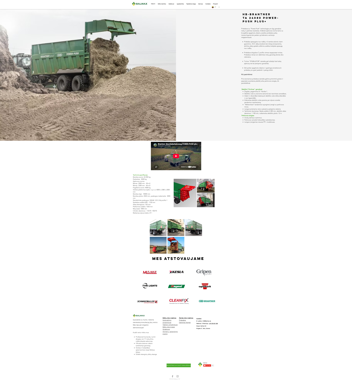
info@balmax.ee (206, 321)
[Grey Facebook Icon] (172, 376)
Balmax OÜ (177, 379)
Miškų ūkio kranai (169, 327)
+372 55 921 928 (213, 323)
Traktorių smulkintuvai (170, 325)
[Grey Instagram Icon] (177, 376)
